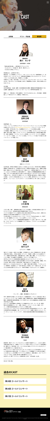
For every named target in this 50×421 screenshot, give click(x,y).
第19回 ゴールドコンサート (16, 381)
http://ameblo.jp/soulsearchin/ (22, 127)
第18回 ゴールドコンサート (16, 388)
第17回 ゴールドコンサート (16, 396)
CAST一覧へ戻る (9, 361)
